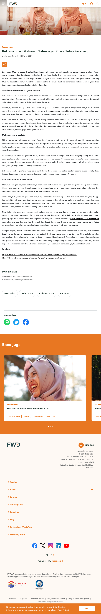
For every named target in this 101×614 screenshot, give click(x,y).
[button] (83, 3)
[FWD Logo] (13, 4)
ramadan (64, 293)
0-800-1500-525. (86, 454)
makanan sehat (46, 293)
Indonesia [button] (56, 561)
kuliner (27, 416)
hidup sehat (27, 293)
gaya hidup (9, 293)
